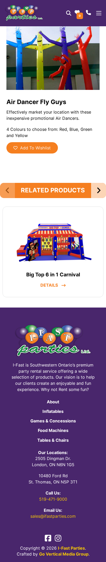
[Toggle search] (68, 13)
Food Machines (53, 430)
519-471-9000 (53, 499)
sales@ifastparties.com (53, 516)
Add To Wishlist (35, 147)
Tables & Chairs (53, 440)
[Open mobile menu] (98, 13)
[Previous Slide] (7, 190)
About (53, 401)
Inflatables (53, 411)
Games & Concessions (53, 420)
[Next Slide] (98, 190)
